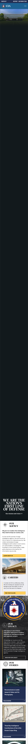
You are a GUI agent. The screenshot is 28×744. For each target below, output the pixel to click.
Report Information (20, 1)
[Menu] (25, 5)
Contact (3, 1)
